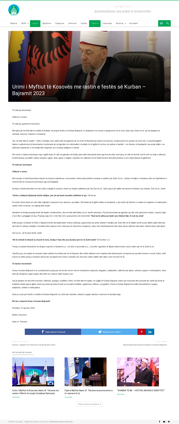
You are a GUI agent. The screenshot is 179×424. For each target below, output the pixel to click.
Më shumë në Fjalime (22, 352)
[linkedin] (150, 332)
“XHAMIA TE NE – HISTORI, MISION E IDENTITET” (141, 390)
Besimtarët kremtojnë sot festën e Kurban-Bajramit (145, 343)
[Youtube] (164, 422)
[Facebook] (159, 422)
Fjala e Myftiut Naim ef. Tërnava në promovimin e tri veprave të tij (89, 392)
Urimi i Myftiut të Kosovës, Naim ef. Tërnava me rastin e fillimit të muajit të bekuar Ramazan (35, 392)
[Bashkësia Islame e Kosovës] (13, 4)
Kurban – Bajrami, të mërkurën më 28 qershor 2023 (33, 343)
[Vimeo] (169, 422)
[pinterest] (141, 332)
